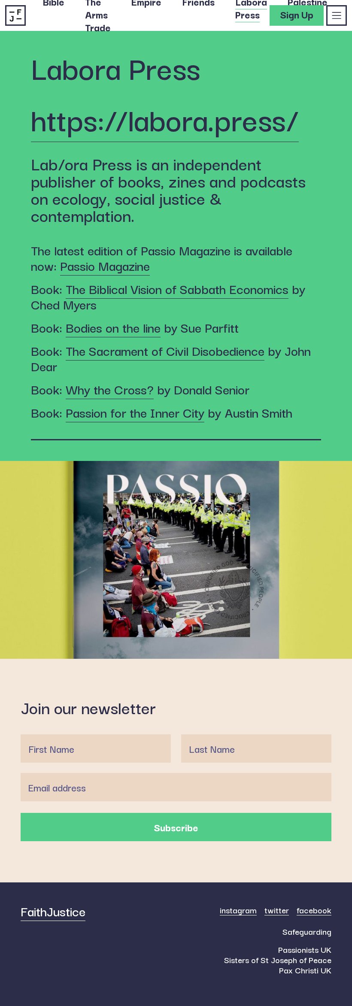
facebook (314, 910)
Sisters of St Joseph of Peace (277, 959)
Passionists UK (304, 949)
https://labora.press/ (165, 118)
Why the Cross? (110, 389)
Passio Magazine (105, 265)
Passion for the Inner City (135, 412)
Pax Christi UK (305, 970)
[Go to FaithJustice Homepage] (15, 13)
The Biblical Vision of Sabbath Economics (177, 288)
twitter (276, 910)
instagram (238, 910)
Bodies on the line (113, 327)
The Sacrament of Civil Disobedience (165, 350)
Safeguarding (306, 931)
